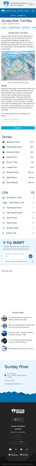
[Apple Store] (24, 454)
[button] (33, 11)
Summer (21, 16)
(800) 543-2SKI (9, 380)
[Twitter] (16, 449)
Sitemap (18, 439)
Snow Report (14, 27)
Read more (18, 128)
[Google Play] (13, 454)
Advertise (18, 429)
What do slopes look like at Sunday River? (19, 261)
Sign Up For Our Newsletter (18, 432)
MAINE (4, 24)
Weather (7, 11)
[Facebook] (27, 449)
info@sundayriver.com (13, 384)
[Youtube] (10, 449)
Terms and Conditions (18, 437)
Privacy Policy (18, 435)
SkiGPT (26, 11)
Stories (20, 11)
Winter (13, 16)
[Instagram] (21, 449)
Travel (14, 11)
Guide (4, 27)
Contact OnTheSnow (18, 426)
